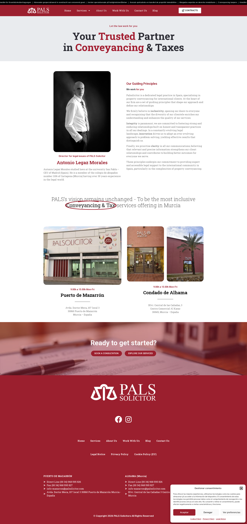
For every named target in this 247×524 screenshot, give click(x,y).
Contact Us (140, 10)
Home (67, 10)
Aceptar (184, 512)
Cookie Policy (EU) (145, 454)
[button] (241, 488)
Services (82, 10)
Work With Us (120, 10)
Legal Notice (221, 519)
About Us (101, 10)
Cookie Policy (195, 519)
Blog (155, 10)
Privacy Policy (208, 519)
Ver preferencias (231, 512)
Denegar (208, 512)
